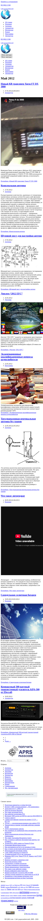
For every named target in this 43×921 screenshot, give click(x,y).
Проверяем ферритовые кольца (15, 845)
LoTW (18, 887)
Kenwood (13, 887)
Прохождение (9, 782)
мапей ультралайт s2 (26, 794)
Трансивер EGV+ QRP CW (14, 808)
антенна (24, 892)
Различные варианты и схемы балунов (18, 805)
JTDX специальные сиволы (14, 829)
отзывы (19, 895)
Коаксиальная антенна (13, 185)
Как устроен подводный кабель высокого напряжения (23, 849)
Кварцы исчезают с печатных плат (16, 860)
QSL (27, 887)
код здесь (21, 910)
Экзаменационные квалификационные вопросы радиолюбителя (17, 357)
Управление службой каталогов (15, 863)
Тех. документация (11, 788)
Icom (3, 887)
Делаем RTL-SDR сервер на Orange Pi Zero (19, 843)
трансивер (7, 900)
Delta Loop (17, 885)
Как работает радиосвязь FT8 (15, 814)
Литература (9, 36)
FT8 (31, 885)
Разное (7, 32)
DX (21, 885)
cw (13, 885)
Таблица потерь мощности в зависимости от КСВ (22, 874)
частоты (16, 901)
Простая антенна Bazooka (13, 810)
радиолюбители (5, 898)
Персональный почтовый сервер (16, 851)
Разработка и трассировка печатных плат (19, 876)
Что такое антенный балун (14, 812)
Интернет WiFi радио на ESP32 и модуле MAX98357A (23, 816)
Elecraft (28, 885)
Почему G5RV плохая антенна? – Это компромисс (22, 807)
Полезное (8, 24)
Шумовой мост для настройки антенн (21, 235)
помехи (24, 895)
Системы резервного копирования (16, 865)
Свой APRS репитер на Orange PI (16, 852)
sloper (2, 889)
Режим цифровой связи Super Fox (16, 871)
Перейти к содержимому (9, 2)
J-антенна (7, 887)
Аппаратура (9, 28)
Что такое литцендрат (13, 495)
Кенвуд (22, 889)
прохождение (31, 895)
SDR (30, 887)
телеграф (30, 898)
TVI (5, 889)
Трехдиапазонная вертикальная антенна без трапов (18, 420)
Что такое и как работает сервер (15, 869)
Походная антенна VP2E (13, 861)
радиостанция (15, 898)
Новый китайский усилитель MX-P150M (19, 872)
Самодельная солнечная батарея (18, 595)
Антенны (8, 26)
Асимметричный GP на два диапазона (18, 854)
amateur (3, 885)
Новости (8, 777)
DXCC (24, 885)
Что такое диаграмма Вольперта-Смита (18, 838)
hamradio (36, 885)
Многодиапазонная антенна (32, 889)
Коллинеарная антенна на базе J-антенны (19, 878)
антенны (33, 892)
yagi (13, 889)
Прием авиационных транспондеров (17, 867)
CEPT (10, 885)
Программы (9, 34)
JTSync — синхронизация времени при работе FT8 (22, 823)
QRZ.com (23, 887)
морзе (15, 895)
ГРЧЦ (16, 889)
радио (39, 895)
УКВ (10, 892)
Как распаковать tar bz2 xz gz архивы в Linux (20, 847)
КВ (19, 889)
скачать (24, 898)
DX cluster (8, 22)
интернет (7, 895)
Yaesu (9, 889)
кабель (11, 895)
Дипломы (8, 300)
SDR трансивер (35, 887)
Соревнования (10, 786)
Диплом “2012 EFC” (12, 293)
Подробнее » (19, 181)
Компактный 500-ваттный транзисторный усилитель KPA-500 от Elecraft (20, 689)
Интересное (9, 30)
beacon (7, 885)
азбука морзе (15, 892)
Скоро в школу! (10, 818)
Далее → (8, 741)
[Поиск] (27, 760)
